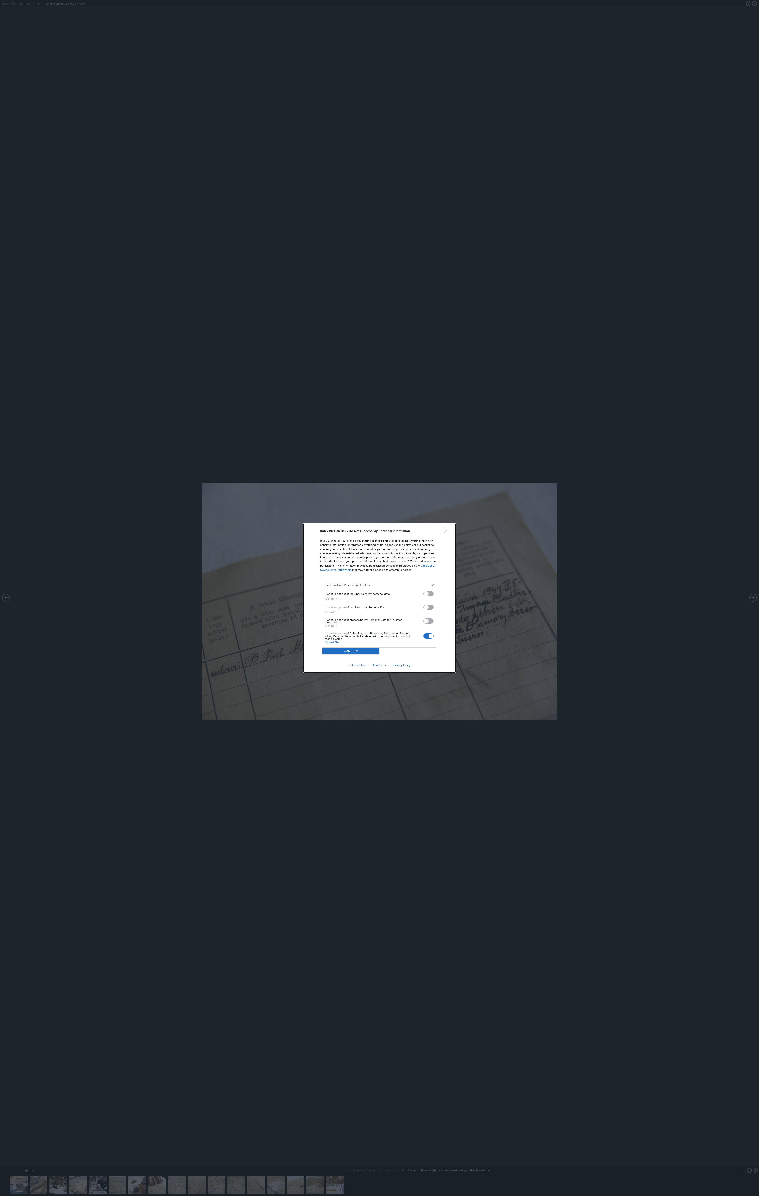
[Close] (448, 531)
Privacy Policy (402, 665)
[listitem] (379, 585)
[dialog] (379, 598)
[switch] (428, 593)
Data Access (379, 665)
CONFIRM (351, 650)
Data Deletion (357, 665)
